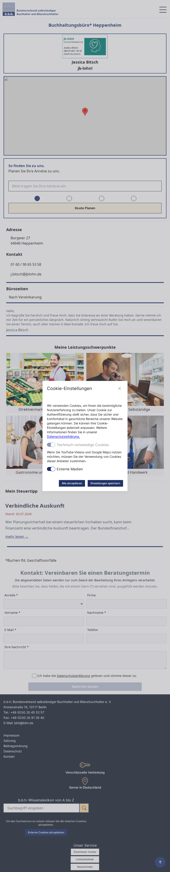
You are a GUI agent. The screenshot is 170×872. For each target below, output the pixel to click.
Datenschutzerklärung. (63, 436)
